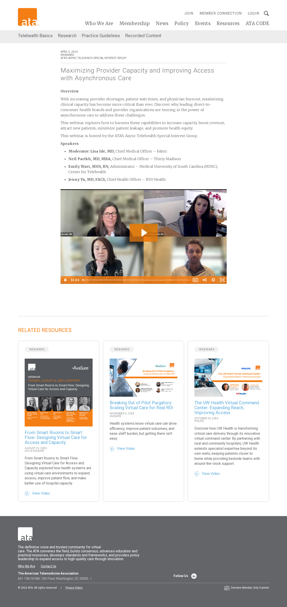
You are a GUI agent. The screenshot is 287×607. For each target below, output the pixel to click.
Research (67, 35)
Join (189, 13)
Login (253, 13)
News (162, 23)
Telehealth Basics (35, 35)
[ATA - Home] (28, 17)
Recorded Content (143, 35)
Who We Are (99, 23)
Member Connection (221, 13)
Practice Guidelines (101, 35)
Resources (228, 23)
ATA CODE (257, 23)
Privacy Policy (74, 587)
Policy (181, 23)
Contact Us (48, 566)
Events (203, 23)
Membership (134, 23)
